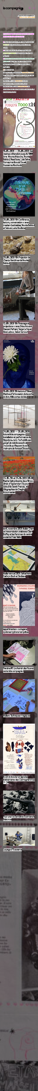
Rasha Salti (19, 81)
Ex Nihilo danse (22, 86)
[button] (26, 16)
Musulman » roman (28, 72)
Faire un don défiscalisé (27, 17)
